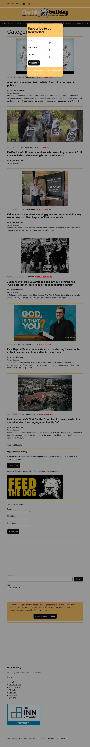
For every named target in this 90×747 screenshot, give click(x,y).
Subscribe (34, 63)
